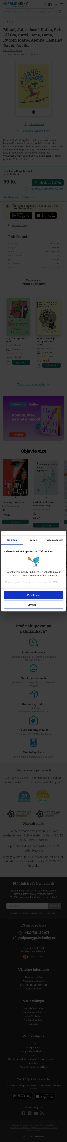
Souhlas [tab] (12, 540)
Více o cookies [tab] (55, 540)
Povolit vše (33, 595)
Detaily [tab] (33, 540)
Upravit (31, 604)
